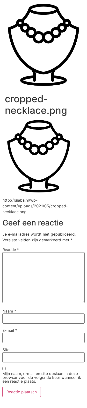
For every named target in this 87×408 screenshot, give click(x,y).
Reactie (10, 250)
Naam (9, 311)
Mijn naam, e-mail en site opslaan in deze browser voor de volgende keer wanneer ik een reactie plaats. (41, 377)
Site (5, 350)
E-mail (9, 330)
